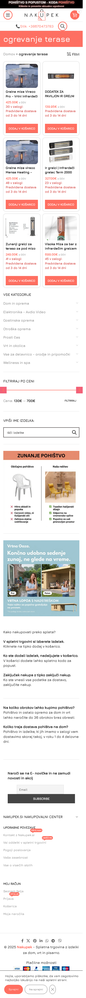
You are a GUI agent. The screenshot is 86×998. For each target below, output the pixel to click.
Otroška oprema (17, 329)
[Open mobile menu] (8, 15)
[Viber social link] (59, 941)
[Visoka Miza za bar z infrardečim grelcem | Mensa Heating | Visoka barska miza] (61, 228)
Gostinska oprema (18, 320)
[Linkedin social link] (41, 941)
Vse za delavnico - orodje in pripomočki (36, 354)
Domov (9, 54)
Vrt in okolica (14, 346)
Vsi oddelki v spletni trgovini (27, 841)
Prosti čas (11, 337)
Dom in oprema (16, 303)
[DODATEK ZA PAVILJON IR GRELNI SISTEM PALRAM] (61, 76)
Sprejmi (14, 989)
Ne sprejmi (36, 989)
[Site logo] (41, 15)
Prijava (11, 897)
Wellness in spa (16, 363)
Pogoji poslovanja (17, 850)
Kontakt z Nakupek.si (22, 834)
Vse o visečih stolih (18, 865)
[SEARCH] (74, 432)
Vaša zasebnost (15, 857)
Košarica (10, 906)
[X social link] (28, 941)
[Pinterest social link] (35, 941)
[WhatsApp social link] (47, 941)
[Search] (62, 26)
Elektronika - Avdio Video (24, 312)
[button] (22, 128)
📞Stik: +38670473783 (35, 26)
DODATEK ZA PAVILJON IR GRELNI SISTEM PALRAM (59, 96)
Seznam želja (13, 891)
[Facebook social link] (22, 941)
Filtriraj (70, 400)
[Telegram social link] (53, 941)
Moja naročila (13, 914)
